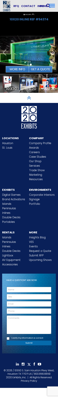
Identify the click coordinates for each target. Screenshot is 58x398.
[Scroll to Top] (29, 97)
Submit (29, 342)
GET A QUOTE (40, 69)
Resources (36, 179)
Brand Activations (13, 199)
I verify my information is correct (27, 338)
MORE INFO (17, 69)
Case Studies (37, 157)
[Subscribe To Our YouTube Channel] (39, 364)
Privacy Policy (29, 381)
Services (34, 166)
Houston (7, 143)
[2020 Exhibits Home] (29, 116)
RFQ (16, 6)
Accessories (10, 264)
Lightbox (7, 255)
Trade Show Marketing (37, 172)
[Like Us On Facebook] (34, 364)
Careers (34, 152)
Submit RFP (36, 255)
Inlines (6, 213)
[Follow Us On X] (29, 364)
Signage (34, 199)
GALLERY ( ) (30, 14)
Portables (8, 222)
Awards (34, 148)
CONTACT (28, 6)
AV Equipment (11, 260)
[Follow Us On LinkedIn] (17, 364)
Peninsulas (9, 208)
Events (33, 246)
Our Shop (35, 161)
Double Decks (11, 217)
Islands (6, 204)
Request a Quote (40, 251)
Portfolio (34, 204)
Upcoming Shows (40, 260)
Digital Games (11, 195)
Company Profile (40, 143)
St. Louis (7, 148)
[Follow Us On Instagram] (23, 364)
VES (31, 242)
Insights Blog (37, 237)
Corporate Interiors (42, 195)
